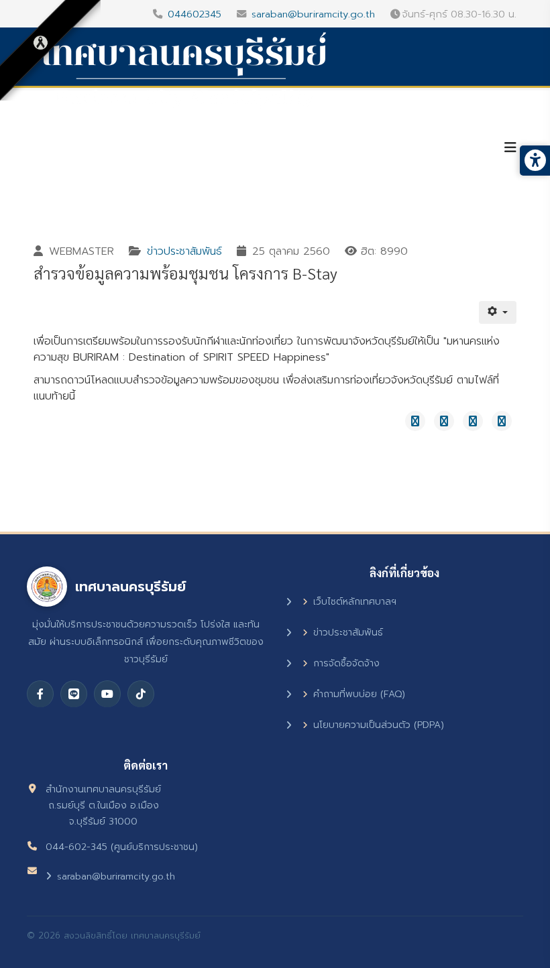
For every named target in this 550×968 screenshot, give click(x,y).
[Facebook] (40, 693)
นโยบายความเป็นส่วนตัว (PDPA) (378, 725)
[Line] (73, 693)
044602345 (194, 14)
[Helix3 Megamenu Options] (510, 148)
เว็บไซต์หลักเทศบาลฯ (354, 602)
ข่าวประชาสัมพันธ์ (184, 251)
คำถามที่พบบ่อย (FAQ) (359, 694)
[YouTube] (107, 693)
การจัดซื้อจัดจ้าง (346, 663)
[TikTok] (140, 693)
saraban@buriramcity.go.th (313, 14)
